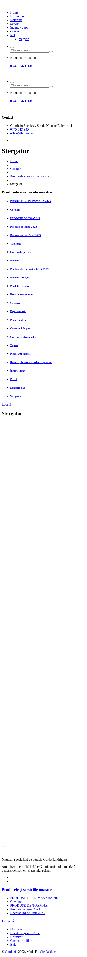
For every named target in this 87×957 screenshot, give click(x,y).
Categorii (16, 168)
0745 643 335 (21, 66)
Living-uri (17, 929)
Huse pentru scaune (21, 294)
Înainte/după (17, 370)
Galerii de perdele (21, 252)
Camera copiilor (20, 940)
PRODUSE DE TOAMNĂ (25, 218)
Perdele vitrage (19, 277)
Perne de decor (19, 320)
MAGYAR (24, 39)
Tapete (14, 345)
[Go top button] (3, 846)
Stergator (16, 396)
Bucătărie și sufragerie (25, 933)
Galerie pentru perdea (23, 336)
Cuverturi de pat (20, 328)
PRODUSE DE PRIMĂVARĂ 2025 (30, 201)
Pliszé (13, 379)
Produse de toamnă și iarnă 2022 (29, 269)
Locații (6, 404)
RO (12, 35)
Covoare (15, 209)
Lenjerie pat (17, 387)
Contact (15, 31)
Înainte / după (19, 27)
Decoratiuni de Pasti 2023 (25, 235)
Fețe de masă (18, 311)
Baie (13, 944)
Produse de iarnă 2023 (23, 226)
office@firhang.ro (22, 133)
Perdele (14, 260)
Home (14, 12)
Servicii (15, 24)
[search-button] (12, 47)
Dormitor (16, 937)
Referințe (16, 20)
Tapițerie (15, 243)
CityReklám (48, 951)
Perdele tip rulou (20, 286)
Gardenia (11, 951)
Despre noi (17, 16)
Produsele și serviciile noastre (29, 176)
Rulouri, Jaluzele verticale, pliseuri (31, 362)
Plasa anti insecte (20, 353)
